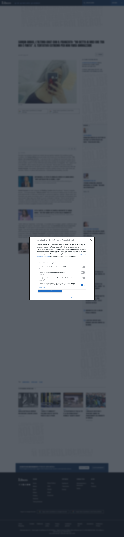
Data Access (62, 297)
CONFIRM (50, 291)
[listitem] (62, 263)
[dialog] (62, 268)
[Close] (91, 240)
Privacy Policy (71, 297)
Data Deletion (52, 297)
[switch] (83, 267)
